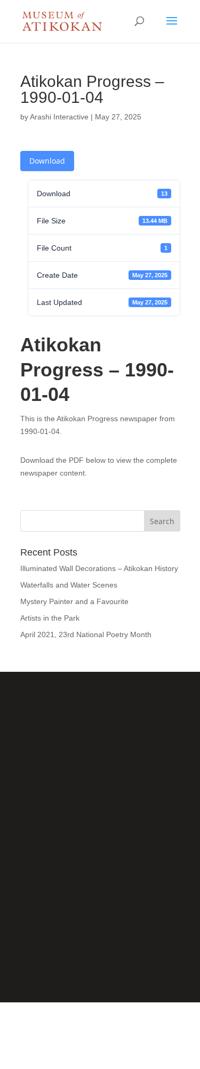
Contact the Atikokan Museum (100, 922)
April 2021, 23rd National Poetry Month (85, 634)
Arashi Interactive (59, 116)
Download (47, 161)
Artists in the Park (49, 618)
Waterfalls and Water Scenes (68, 585)
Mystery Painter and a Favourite (74, 601)
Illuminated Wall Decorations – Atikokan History (99, 568)
